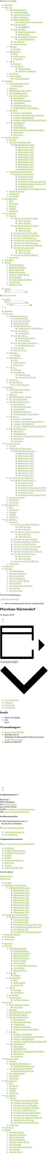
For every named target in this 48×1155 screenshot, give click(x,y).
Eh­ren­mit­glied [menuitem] (15, 997)
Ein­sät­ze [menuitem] (17, 975)
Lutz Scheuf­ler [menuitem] (19, 963)
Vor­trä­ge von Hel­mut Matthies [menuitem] (26, 1108)
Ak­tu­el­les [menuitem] (8, 943)
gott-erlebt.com (11, 834)
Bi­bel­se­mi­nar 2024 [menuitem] (21, 892)
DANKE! (7, 858)
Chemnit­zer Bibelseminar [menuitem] (15, 885)
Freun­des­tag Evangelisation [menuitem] (16, 915)
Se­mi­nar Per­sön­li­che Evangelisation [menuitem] (28, 1037)
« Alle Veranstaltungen (9, 599)
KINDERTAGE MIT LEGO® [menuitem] (20, 1012)
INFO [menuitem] (15, 980)
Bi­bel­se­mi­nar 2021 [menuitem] (21, 900)
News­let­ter (9, 848)
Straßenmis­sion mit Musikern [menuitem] (26, 1029)
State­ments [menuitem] (18, 1056)
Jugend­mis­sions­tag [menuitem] (12, 934)
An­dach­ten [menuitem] (13, 1093)
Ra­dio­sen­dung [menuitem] (19, 983)
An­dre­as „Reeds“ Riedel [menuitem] (19, 1142)
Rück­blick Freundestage (14, 853)
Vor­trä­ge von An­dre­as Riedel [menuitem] (25, 1100)
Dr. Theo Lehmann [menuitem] (21, 1000)
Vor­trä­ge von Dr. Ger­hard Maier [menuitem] (27, 1113)
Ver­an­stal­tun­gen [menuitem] (11, 1059)
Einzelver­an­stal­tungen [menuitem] (18, 1017)
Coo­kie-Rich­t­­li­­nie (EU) (13, 868)
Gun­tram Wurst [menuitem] (20, 970)
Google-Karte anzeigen (13, 739)
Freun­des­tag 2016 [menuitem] (21, 929)
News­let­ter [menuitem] (13, 1086)
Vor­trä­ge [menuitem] (13, 1098)
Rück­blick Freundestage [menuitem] (19, 917)
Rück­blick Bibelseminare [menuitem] (19, 888)
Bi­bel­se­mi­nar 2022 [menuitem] (21, 897)
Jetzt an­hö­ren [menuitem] (10, 1095)
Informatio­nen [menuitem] (10, 1081)
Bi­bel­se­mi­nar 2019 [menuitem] (21, 905)
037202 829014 (10, 804)
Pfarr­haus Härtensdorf (14, 732)
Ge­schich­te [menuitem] (13, 995)
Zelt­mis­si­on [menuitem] (18, 1007)
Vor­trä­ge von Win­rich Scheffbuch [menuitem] (27, 1117)
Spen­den (8, 855)
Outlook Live (9, 707)
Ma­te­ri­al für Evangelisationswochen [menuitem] (28, 1051)
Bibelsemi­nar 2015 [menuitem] (21, 912)
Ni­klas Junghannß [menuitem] (20, 956)
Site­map (7, 865)
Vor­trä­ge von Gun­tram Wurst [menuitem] (26, 1103)
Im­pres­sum (9, 863)
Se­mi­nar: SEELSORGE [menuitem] (22, 1034)
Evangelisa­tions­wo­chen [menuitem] (19, 1005)
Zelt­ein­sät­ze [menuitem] (9, 937)
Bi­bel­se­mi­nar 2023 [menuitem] (21, 895)
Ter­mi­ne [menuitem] (8, 883)
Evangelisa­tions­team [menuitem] (18, 948)
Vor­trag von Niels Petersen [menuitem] (24, 1110)
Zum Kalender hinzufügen (9, 662)
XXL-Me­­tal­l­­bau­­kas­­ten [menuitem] (18, 1014)
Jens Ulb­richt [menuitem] (18, 968)
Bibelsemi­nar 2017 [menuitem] (21, 910)
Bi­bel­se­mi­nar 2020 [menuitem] (21, 902)
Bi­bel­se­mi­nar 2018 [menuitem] (21, 907)
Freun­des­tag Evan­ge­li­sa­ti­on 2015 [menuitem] (27, 932)
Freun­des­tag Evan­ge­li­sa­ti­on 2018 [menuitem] (27, 924)
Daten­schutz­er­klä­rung (14, 860)
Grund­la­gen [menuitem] (18, 992)
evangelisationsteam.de (14, 832)
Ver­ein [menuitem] (12, 987)
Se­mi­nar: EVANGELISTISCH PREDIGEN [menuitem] (30, 1041)
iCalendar (8, 702)
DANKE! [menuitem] (12, 1090)
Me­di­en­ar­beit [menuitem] (15, 978)
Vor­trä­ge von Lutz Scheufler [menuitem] (25, 1105)
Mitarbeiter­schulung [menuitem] (22, 1022)
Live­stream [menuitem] (9, 939)
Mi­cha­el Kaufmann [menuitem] (21, 958)
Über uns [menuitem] (8, 946)
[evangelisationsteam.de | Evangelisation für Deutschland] (8, 1)
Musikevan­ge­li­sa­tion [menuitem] (22, 1027)
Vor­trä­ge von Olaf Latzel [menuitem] (23, 1120)
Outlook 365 (9, 705)
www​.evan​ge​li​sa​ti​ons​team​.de (17, 812)
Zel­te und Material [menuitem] (17, 1044)
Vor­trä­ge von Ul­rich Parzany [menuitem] (25, 1115)
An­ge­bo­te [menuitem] (8, 1002)
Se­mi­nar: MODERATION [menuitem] (23, 1039)
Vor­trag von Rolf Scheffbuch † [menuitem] (26, 1122)
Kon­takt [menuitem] (7, 1130)
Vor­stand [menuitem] (17, 990)
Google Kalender (11, 700)
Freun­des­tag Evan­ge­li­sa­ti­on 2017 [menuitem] (27, 927)
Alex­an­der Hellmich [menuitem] (22, 953)
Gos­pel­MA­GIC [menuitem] (19, 1024)
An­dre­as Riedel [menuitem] (19, 960)
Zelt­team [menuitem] (13, 973)
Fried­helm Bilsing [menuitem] (20, 951)
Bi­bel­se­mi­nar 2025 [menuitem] (21, 890)
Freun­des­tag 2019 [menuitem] (21, 922)
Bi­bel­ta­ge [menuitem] (13, 1010)
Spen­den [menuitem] (12, 1088)
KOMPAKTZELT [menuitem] (19, 1049)
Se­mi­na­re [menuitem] (13, 1032)
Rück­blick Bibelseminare (15, 850)
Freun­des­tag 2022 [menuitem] (21, 919)
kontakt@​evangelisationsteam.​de (20, 809)
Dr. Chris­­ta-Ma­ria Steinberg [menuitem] (25, 965)
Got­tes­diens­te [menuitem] (19, 1019)
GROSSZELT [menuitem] (18, 1046)
